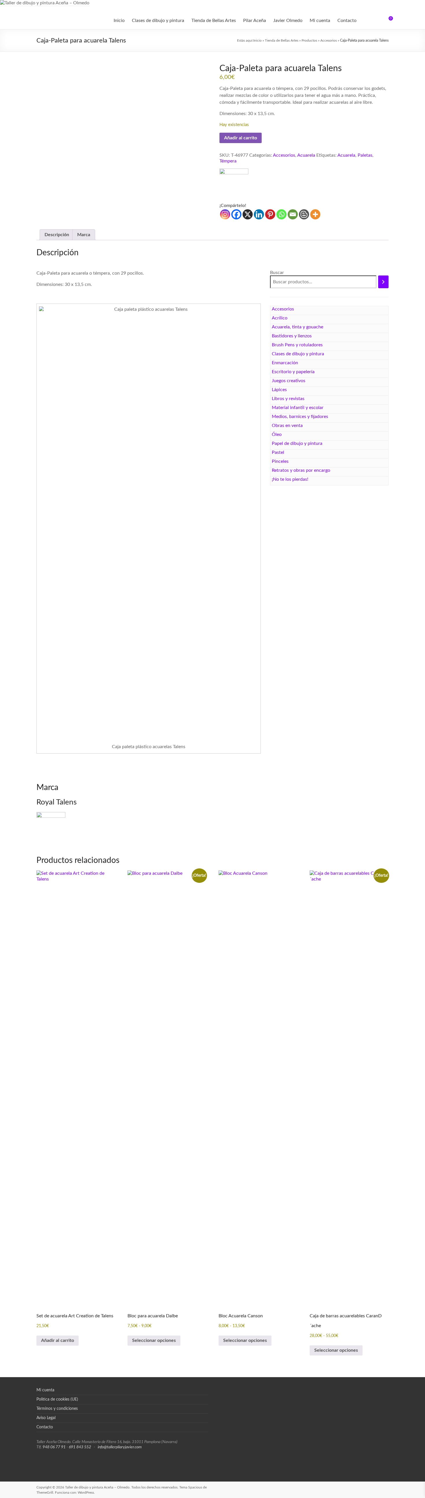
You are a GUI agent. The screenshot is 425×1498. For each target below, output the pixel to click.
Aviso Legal (46, 1418)
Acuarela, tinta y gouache (297, 327)
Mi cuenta (320, 20)
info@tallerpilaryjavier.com (120, 1447)
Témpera (227, 161)
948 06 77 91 (54, 1447)
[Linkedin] (259, 214)
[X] (248, 214)
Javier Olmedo (287, 20)
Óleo (277, 434)
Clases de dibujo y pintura (158, 20)
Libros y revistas (288, 398)
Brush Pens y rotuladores (297, 345)
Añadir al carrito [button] (57, 1340)
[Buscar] (383, 281)
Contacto (346, 20)
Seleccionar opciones (154, 1340)
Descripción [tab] (57, 234)
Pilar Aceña (254, 20)
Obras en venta (287, 425)
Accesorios (328, 40)
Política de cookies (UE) (57, 1399)
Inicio (119, 20)
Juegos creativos (288, 380)
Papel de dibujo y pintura (297, 443)
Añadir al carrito (240, 138)
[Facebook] (236, 214)
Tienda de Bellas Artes (213, 20)
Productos (309, 40)
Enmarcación (285, 362)
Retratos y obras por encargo (301, 470)
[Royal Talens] (233, 186)
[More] (315, 214)
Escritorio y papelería (293, 371)
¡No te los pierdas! (290, 479)
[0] (387, 20)
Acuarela (306, 155)
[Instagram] (225, 214)
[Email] (293, 214)
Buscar (277, 272)
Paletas (365, 155)
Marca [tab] (83, 234)
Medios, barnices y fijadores (300, 416)
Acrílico (279, 318)
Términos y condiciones (57, 1409)
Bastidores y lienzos (292, 336)
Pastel (278, 452)
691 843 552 (80, 1447)
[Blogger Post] (304, 214)
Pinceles (280, 461)
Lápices (279, 389)
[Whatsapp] (281, 214)
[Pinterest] (270, 214)
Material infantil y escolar (298, 407)
